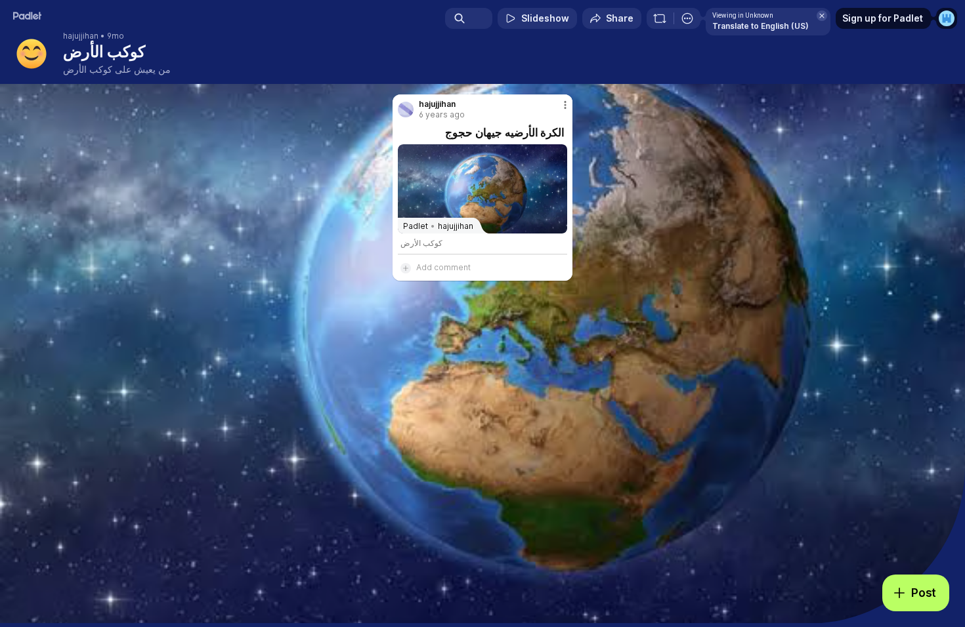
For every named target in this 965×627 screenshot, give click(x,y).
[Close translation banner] (822, 15)
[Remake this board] (660, 18)
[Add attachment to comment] (406, 267)
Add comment (443, 267)
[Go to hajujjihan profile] (406, 109)
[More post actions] (565, 104)
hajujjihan (80, 36)
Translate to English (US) (760, 26)
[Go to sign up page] (946, 18)
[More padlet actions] (687, 18)
